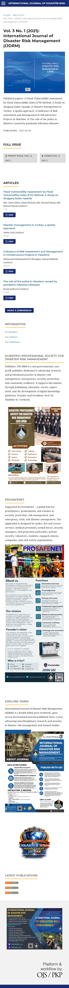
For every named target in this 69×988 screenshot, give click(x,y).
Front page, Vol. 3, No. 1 (17, 158)
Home (7, 15)
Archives (18, 15)
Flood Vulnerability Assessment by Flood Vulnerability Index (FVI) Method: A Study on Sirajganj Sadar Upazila (30, 195)
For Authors (11, 336)
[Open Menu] (3, 3)
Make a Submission (19, 310)
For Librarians (12, 341)
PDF (10, 215)
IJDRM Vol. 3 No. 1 (50, 158)
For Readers (11, 331)
